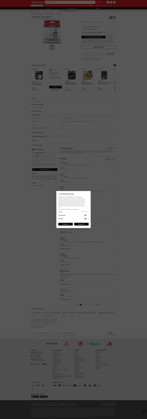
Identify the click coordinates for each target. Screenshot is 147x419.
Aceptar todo (81, 224)
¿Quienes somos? (68, 209)
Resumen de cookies (75, 209)
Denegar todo (65, 224)
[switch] (85, 215)
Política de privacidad (61, 209)
